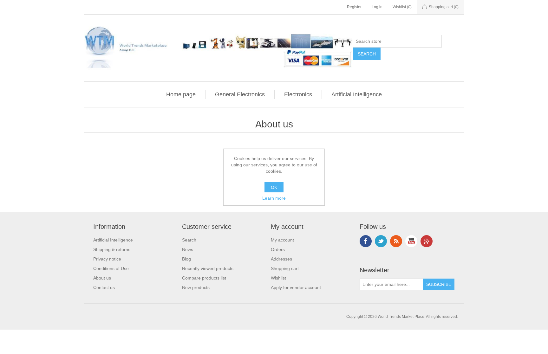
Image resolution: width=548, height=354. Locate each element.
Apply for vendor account (296, 287)
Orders (278, 249)
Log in (377, 7)
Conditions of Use (111, 268)
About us (102, 277)
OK (274, 187)
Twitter (381, 241)
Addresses (281, 258)
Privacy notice (107, 258)
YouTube (411, 241)
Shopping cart (285, 268)
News (187, 249)
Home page (181, 94)
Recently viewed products (207, 268)
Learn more (274, 198)
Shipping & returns (111, 249)
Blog (186, 258)
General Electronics (240, 94)
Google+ (427, 241)
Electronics (298, 94)
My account (282, 239)
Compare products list (204, 277)
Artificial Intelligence (356, 94)
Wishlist (278, 277)
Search (189, 239)
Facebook (366, 241)
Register (354, 7)
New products (196, 287)
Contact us (104, 287)
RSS (396, 241)
